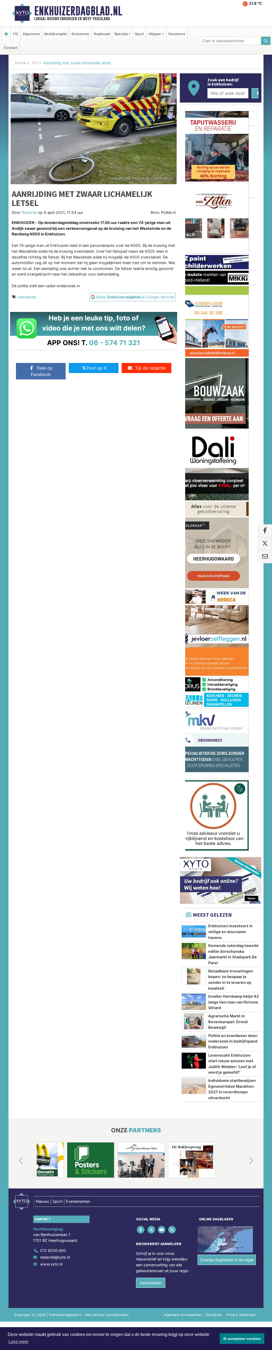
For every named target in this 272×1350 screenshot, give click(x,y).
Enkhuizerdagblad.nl (78, 11)
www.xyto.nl (51, 796)
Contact (10, 48)
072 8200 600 (53, 783)
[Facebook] (141, 762)
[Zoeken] (266, 41)
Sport (139, 34)
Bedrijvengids (55, 34)
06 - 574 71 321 (114, 342)
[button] (14, 694)
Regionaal (102, 34)
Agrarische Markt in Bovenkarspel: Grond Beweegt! (228, 554)
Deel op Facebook (42, 371)
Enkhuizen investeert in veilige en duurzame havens (230, 464)
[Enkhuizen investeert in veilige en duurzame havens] (193, 464)
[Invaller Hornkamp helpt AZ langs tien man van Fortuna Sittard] (193, 534)
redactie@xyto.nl (55, 790)
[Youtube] (162, 762)
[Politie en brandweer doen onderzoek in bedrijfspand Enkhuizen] (193, 573)
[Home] (6, 34)
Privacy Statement (241, 847)
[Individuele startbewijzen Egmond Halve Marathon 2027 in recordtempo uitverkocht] (193, 618)
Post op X (96, 368)
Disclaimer (214, 847)
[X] (151, 762)
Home (20, 63)
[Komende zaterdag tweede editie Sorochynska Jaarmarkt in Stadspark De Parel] (193, 483)
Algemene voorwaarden (182, 847)
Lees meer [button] (18, 1341)
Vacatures (176, 34)
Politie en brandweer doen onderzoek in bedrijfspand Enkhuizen (232, 574)
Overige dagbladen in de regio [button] (226, 792)
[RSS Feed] (172, 762)
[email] (265, 557)
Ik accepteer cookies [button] (242, 1338)
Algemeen (31, 34)
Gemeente (80, 34)
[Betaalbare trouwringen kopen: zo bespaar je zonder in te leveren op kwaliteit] (193, 509)
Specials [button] (121, 34)
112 (15, 34)
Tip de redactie (150, 368)
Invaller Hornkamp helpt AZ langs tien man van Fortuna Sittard (233, 535)
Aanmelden (150, 815)
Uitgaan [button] (154, 34)
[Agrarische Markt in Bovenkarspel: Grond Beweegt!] (193, 554)
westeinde (27, 297)
